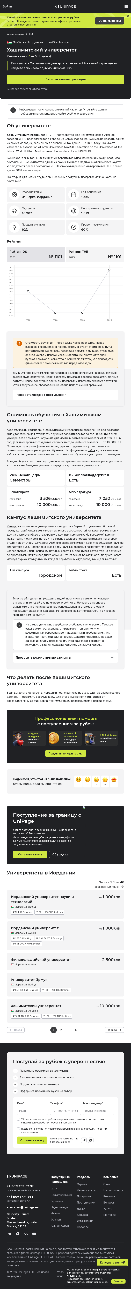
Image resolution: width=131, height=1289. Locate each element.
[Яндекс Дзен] (17, 1233)
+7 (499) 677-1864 (20, 1196)
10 (76, 1029)
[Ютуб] (34, 1233)
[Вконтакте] (26, 1233)
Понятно (118, 1281)
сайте (91, 450)
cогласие (34, 1128)
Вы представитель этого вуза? (27, 89)
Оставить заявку (30, 854)
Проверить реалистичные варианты (43, 657)
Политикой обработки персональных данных (49, 1122)
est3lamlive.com (59, 42)
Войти (7, 6)
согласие (35, 1119)
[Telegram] (84, 1140)
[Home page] (65, 6)
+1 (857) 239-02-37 (20, 1186)
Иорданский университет (35, 928)
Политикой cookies (97, 1282)
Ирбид (32, 906)
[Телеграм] (9, 1233)
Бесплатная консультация (66, 79)
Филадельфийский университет (41, 960)
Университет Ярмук (29, 980)
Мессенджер (92, 1103)
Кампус (12, 526)
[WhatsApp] (90, 1140)
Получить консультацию (66, 753)
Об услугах (60, 854)
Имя (20, 1103)
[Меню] (124, 6)
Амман (32, 932)
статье (107, 700)
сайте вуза (14, 181)
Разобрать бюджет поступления (41, 395)
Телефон (56, 1103)
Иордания (21, 906)
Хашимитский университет (36, 1006)
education (23, 1207)
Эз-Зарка (33, 1010)
